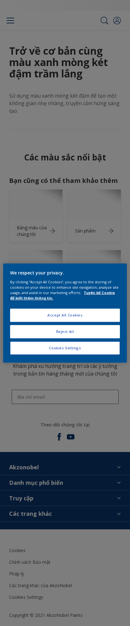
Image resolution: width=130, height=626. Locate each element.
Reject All (65, 331)
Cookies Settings (65, 348)
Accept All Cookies (64, 315)
